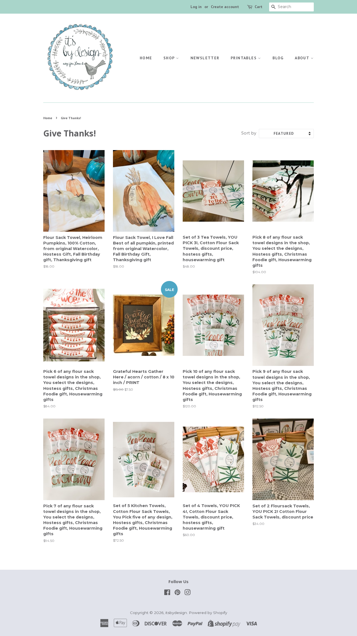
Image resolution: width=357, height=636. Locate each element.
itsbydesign (176, 612)
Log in (196, 6)
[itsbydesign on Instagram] (187, 593)
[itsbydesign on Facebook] (167, 593)
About (302, 57)
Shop (169, 57)
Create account (225, 6)
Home (146, 57)
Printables (244, 57)
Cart (258, 6)
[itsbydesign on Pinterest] (177, 593)
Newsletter (204, 57)
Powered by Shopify (208, 612)
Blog (278, 57)
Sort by (248, 133)
